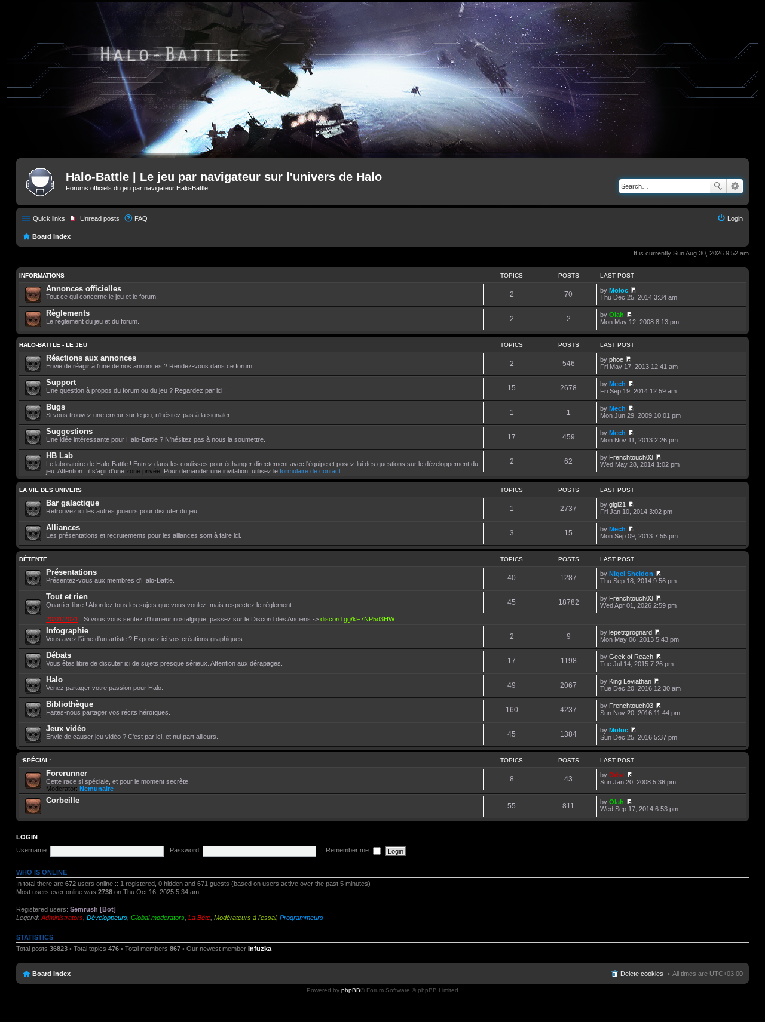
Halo (54, 679)
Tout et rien (67, 596)
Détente (33, 559)
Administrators (62, 917)
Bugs (55, 406)
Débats (58, 655)
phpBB (350, 990)
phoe (616, 359)
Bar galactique (72, 502)
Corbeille (62, 800)
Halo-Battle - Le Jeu (53, 344)
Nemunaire (96, 788)
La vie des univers (50, 490)
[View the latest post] (633, 290)
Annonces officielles (83, 288)
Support (61, 382)
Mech (617, 383)
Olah (616, 314)
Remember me (348, 850)
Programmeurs (301, 917)
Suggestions (69, 431)
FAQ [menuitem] (141, 218)
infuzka (259, 948)
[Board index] (42, 180)
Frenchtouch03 (631, 457)
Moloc (618, 290)
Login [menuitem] (735, 218)
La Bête (199, 917)
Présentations (71, 572)
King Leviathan (630, 681)
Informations (42, 275)
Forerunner (66, 773)
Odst (617, 774)
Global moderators (158, 917)
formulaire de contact (310, 471)
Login (27, 837)
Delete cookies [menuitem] (641, 973)
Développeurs (107, 917)
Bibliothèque (69, 704)
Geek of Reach (631, 656)
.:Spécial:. (36, 760)
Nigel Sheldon (631, 573)
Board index (51, 236)
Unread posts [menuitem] (100, 218)
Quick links (49, 218)
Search (718, 186)
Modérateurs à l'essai (245, 917)
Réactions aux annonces (91, 357)
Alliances (63, 527)
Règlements (68, 313)
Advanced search (735, 186)
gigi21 (617, 504)
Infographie (67, 630)
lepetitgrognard (630, 632)
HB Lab (59, 455)
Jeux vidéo (66, 728)
